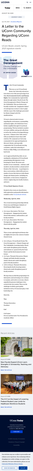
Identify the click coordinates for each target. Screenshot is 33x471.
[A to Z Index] (30, 2)
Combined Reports (16, 22)
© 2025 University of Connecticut (16, 439)
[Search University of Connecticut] (27, 2)
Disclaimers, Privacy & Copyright (17, 442)
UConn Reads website (19, 194)
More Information (9, 468)
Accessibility (16, 445)
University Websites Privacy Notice (12, 464)
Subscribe (16, 431)
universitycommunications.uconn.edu (16, 427)
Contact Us (12, 428)
